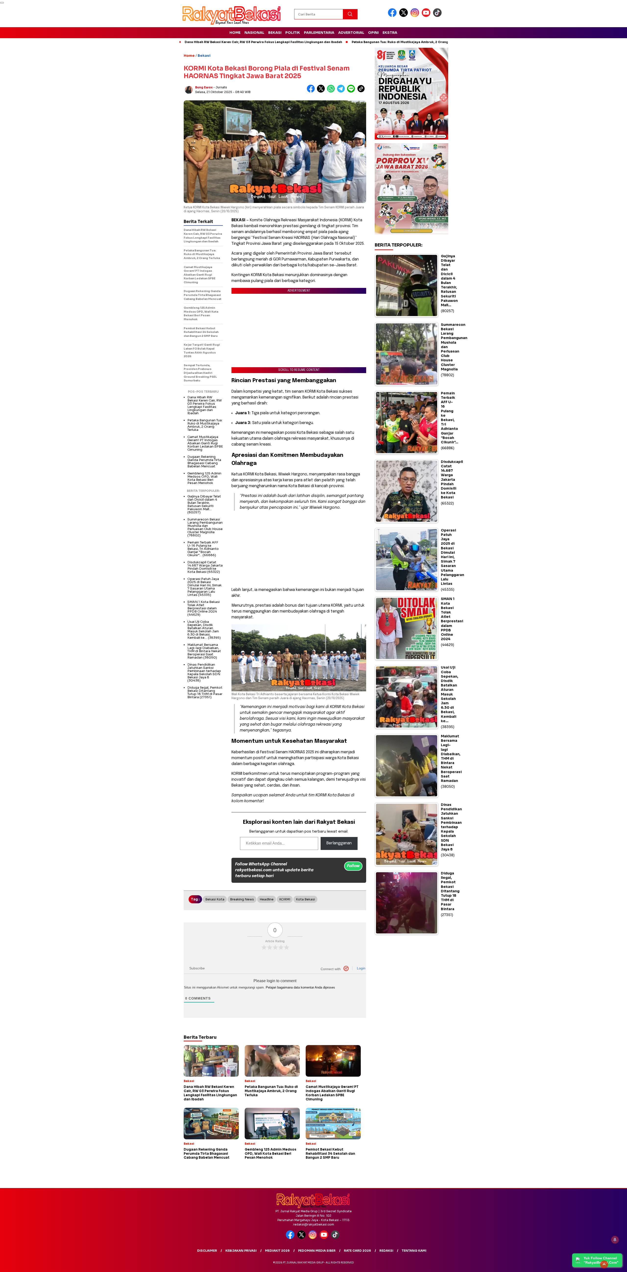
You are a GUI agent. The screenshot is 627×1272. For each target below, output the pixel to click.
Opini (373, 32)
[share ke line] (352, 91)
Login (360, 968)
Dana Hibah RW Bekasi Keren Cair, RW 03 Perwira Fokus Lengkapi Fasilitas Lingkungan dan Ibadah (263, 42)
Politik (292, 32)
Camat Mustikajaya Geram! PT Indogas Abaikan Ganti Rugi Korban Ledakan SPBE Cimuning (205, 443)
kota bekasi (305, 899)
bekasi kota (214, 899)
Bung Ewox (204, 87)
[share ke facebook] (312, 91)
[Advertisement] (298, 549)
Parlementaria (319, 32)
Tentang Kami (414, 1250)
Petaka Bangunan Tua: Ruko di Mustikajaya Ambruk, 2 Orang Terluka (406, 42)
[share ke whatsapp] (332, 91)
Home (235, 32)
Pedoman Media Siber (317, 1250)
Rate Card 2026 (357, 1250)
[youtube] (427, 16)
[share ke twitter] (322, 91)
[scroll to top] (604, 1264)
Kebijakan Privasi (241, 1250)
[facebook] (393, 16)
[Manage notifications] (615, 1240)
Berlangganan (339, 843)
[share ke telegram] (342, 91)
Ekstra (390, 32)
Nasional (254, 32)
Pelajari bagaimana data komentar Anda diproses (300, 987)
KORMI (284, 899)
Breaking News (242, 899)
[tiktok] (438, 16)
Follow (353, 866)
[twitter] (404, 16)
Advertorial (351, 32)
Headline (267, 899)
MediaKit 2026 (277, 1250)
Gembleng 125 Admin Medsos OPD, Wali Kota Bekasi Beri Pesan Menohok (204, 478)
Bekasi (274, 32)
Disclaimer (207, 1250)
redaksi (386, 1250)
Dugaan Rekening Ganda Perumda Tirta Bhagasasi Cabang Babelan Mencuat (204, 461)
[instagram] (415, 16)
